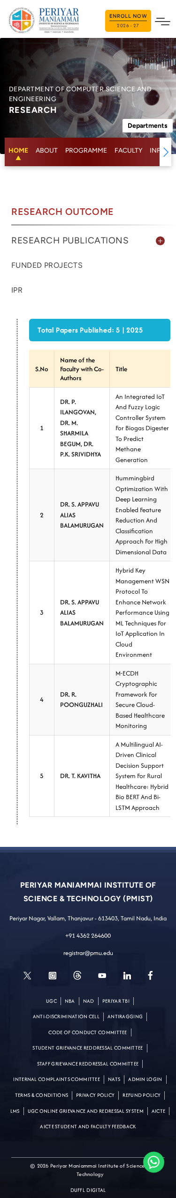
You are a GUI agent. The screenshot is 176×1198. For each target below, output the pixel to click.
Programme (86, 150)
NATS (114, 1079)
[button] (165, 152)
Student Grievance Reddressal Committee (87, 1047)
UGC (51, 1001)
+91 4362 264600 (88, 935)
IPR (17, 290)
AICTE (159, 1111)
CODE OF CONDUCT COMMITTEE (87, 1032)
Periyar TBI (116, 1001)
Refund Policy (141, 1095)
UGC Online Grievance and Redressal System (86, 1111)
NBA (70, 1001)
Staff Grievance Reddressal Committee (88, 1063)
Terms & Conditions (41, 1095)
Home (18, 150)
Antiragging (125, 1016)
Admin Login (145, 1079)
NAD (88, 1001)
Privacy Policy (95, 1095)
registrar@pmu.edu (88, 952)
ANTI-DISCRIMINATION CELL (66, 1016)
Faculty (128, 150)
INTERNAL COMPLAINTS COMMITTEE (56, 1079)
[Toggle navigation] (162, 20)
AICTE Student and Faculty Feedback (88, 1126)
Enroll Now (128, 21)
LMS (15, 1111)
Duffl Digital (88, 1190)
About (47, 150)
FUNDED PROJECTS (47, 265)
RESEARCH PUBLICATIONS (70, 240)
